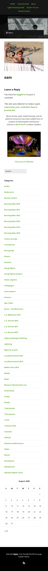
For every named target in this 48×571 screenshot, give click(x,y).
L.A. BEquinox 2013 (12, 315)
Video (6, 449)
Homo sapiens (10, 279)
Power (7, 396)
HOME (12, 4)
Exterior (8, 262)
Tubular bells (10, 426)
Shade (7, 402)
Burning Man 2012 (12, 215)
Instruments (10, 291)
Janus (33, 4)
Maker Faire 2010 (11, 367)
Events (7, 256)
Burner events (10, 198)
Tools (6, 420)
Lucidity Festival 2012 (13, 356)
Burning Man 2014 (12, 227)
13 (29, 506)
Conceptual (9, 244)
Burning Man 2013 (12, 221)
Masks (7, 373)
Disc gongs (9, 250)
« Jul (6, 531)
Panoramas (9, 390)
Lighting (8, 344)
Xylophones (9, 466)
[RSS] (24, 563)
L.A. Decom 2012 (11, 332)
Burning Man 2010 (12, 204)
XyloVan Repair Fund (13, 472)
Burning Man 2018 (12, 233)
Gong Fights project (13, 274)
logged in (21, 94)
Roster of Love (33, 7)
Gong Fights (9, 268)
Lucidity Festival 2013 (13, 361)
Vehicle (7, 437)
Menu (10, 32)
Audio (7, 186)
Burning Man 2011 (12, 209)
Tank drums (9, 408)
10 (12, 506)
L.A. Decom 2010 (11, 320)
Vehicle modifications (14, 443)
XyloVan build (23, 4)
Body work (9, 192)
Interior (7, 297)
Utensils (8, 431)
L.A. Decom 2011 (11, 326)
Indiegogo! (9, 285)
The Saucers (9, 414)
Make (15, 554)
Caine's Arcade (10, 239)
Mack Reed (20, 124)
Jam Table (8, 303)
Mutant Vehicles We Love (15, 385)
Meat (6, 379)
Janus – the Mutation (13, 309)
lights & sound (10, 350)
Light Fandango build (15, 7)
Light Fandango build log (15, 338)
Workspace (9, 461)
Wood (7, 455)
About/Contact (24, 11)
